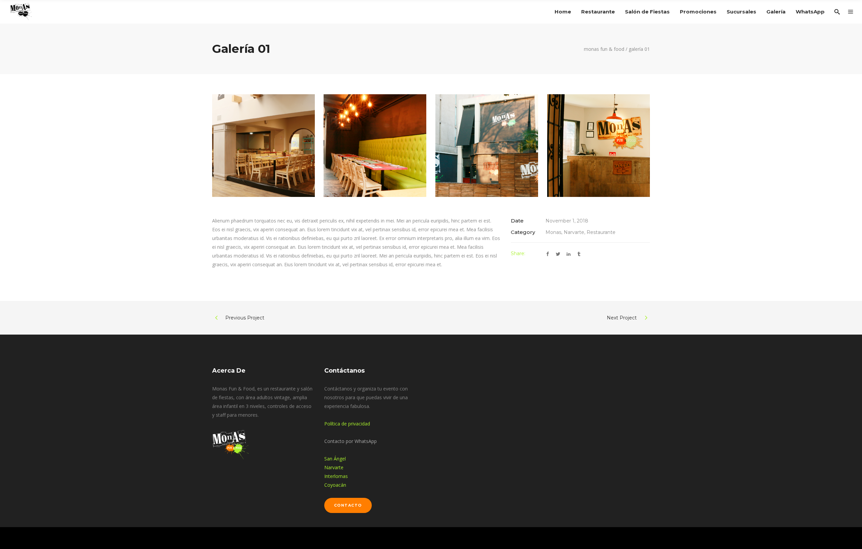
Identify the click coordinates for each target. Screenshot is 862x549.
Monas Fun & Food (604, 49)
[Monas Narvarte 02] (486, 145)
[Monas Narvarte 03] (598, 145)
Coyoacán (335, 485)
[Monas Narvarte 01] (375, 145)
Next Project (622, 318)
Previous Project (244, 318)
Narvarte (333, 467)
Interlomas (336, 476)
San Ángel (335, 458)
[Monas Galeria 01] (263, 145)
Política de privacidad (347, 423)
